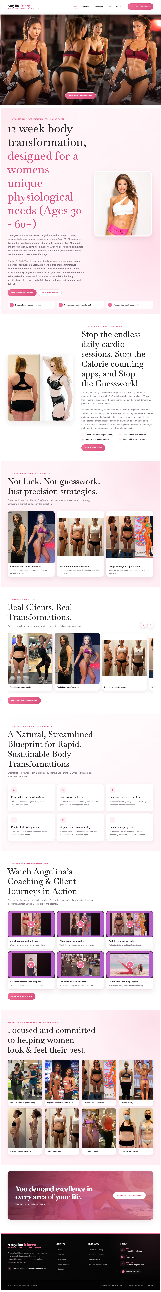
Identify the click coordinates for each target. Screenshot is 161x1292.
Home (75, 6)
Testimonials (98, 6)
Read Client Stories (96, 1255)
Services (85, 6)
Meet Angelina (94, 1259)
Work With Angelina (93, 448)
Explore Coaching (96, 1250)
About (109, 6)
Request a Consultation (98, 1264)
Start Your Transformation (140, 6)
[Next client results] (150, 625)
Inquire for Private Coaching (129, 1195)
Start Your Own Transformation (24, 701)
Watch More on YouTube (21, 996)
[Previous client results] (143, 625)
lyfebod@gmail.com (134, 1251)
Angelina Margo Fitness (135, 1285)
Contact (119, 6)
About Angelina (63, 1264)
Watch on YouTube (131, 1271)
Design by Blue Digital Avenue (111, 1285)
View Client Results (50, 293)
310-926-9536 (131, 1258)
